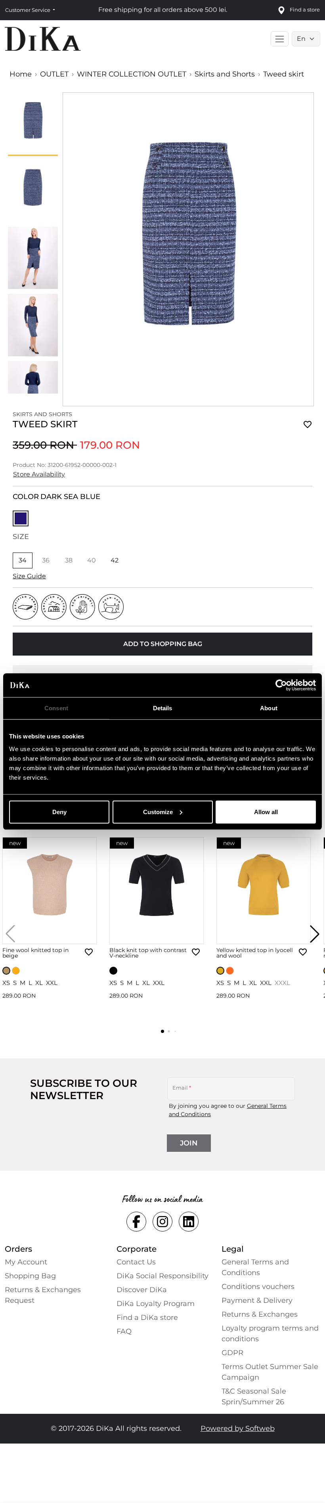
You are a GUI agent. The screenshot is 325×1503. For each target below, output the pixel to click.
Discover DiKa (142, 1289)
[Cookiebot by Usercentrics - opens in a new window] (281, 685)
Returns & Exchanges (260, 1314)
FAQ (124, 1331)
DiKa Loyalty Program (156, 1303)
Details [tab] (162, 708)
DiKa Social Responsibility (162, 1276)
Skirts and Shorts (225, 74)
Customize (158, 811)
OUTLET (54, 74)
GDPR (232, 1352)
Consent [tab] (56, 708)
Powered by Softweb (238, 1428)
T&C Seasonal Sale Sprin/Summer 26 (254, 1396)
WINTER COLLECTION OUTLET (131, 74)
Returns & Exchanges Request (43, 1295)
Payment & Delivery (257, 1300)
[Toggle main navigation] (280, 38)
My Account (26, 1262)
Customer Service (28, 10)
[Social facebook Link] (136, 1221)
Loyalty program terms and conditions (270, 1333)
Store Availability (39, 474)
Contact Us (136, 1262)
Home (21, 74)
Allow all (266, 811)
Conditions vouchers (258, 1286)
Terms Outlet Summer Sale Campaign (270, 1372)
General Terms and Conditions (255, 1267)
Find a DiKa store (147, 1317)
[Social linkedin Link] (189, 1221)
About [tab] (268, 708)
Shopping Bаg (30, 1276)
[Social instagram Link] (162, 1221)
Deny (59, 811)
